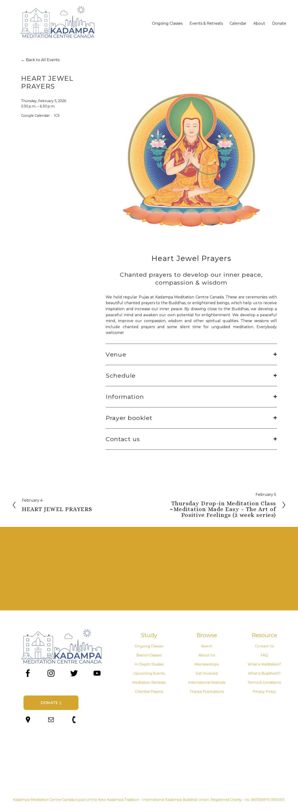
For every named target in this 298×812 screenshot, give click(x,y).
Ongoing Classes (149, 646)
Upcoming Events (149, 673)
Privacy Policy (264, 691)
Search (207, 646)
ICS (57, 115)
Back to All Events (43, 60)
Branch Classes (149, 655)
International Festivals (206, 682)
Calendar (238, 23)
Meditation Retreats (149, 682)
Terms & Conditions (264, 682)
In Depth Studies (149, 664)
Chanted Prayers (149, 691)
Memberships (207, 664)
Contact (261, 646)
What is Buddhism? (264, 673)
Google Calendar (35, 115)
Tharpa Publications (207, 691)
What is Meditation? (264, 664)
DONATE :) (51, 703)
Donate (279, 23)
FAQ (264, 655)
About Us (207, 655)
